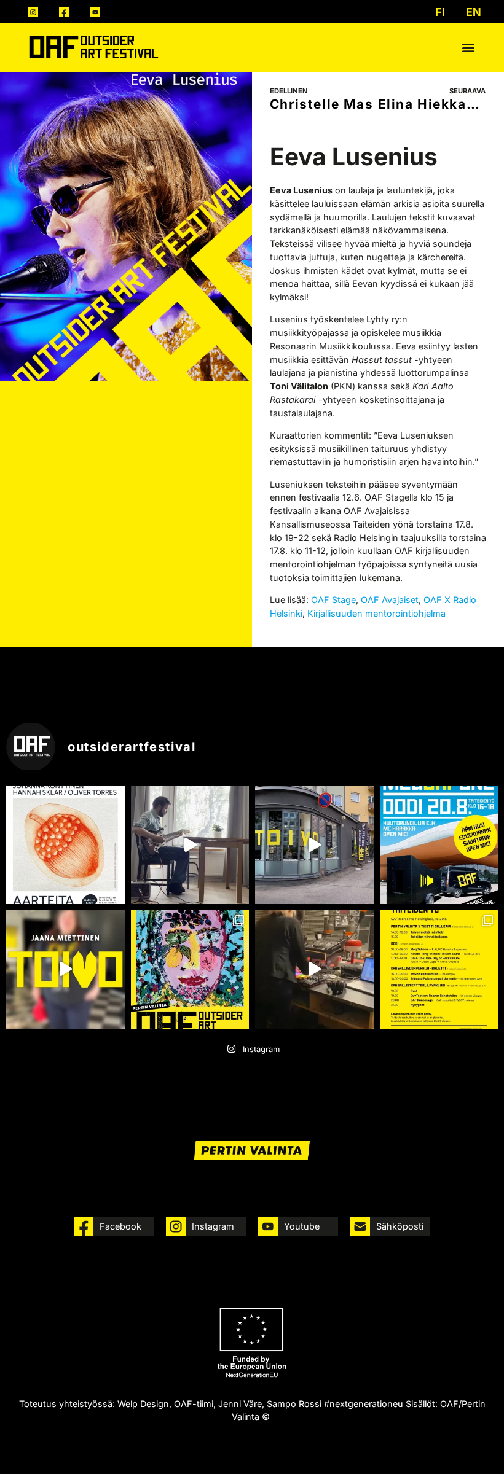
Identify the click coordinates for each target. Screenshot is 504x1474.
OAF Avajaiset (388, 600)
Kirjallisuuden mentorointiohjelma (376, 613)
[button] (469, 47)
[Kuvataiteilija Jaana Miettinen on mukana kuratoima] (65, 969)
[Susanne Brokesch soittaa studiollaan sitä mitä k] (314, 969)
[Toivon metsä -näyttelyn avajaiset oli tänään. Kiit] (314, 845)
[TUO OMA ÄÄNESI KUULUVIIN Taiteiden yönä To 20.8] (439, 845)
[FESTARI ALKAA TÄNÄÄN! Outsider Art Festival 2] (190, 969)
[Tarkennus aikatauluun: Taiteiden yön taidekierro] (439, 969)
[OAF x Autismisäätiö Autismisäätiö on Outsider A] (65, 845)
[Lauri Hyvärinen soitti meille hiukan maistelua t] (190, 845)
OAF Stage (333, 600)
